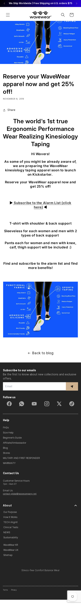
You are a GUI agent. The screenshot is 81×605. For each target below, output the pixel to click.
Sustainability (10, 537)
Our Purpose (10, 512)
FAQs (6, 427)
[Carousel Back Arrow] (4, 3)
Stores (6, 453)
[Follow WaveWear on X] (59, 404)
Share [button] (11, 109)
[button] (8, 15)
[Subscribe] (72, 386)
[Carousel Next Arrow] (76, 3)
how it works (10, 517)
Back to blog (42, 353)
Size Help (8, 432)
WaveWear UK (10, 550)
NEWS (6, 532)
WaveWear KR (10, 545)
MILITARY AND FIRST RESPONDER (21, 458)
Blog (5, 448)
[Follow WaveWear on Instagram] (47, 404)
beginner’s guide (12, 437)
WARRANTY (9, 463)
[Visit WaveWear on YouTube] (34, 404)
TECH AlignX (10, 522)
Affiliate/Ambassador (14, 442)
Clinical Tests (10, 527)
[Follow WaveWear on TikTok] (72, 404)
